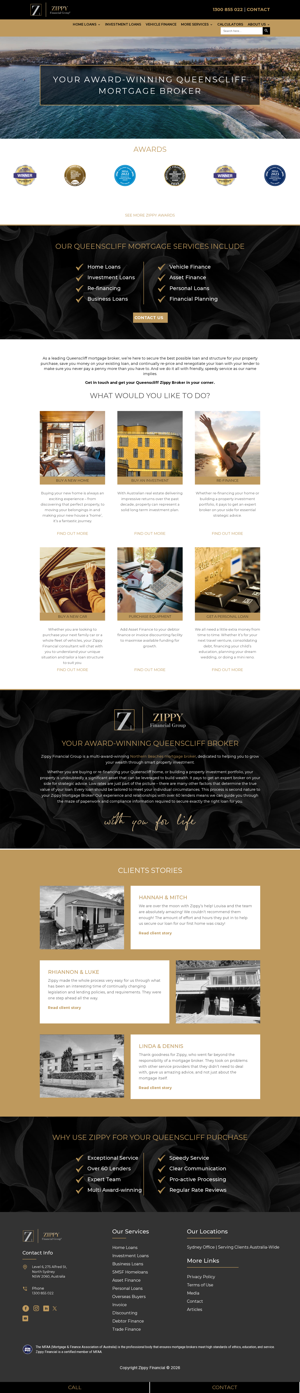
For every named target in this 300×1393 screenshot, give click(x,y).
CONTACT (258, 9)
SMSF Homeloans (130, 1272)
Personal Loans (127, 1288)
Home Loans (85, 24)
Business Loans (127, 1263)
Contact (195, 1301)
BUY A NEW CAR (72, 616)
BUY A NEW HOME (72, 480)
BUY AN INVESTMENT (150, 480)
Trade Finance (126, 1329)
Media (193, 1293)
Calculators (230, 24)
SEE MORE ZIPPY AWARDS (150, 215)
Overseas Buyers (129, 1296)
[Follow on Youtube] (25, 1318)
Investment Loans (123, 24)
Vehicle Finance (161, 24)
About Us (257, 24)
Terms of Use (200, 1284)
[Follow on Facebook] (25, 1308)
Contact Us (148, 317)
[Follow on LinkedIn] (46, 1308)
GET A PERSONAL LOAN (227, 616)
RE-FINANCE (228, 480)
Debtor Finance (128, 1321)
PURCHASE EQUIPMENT (150, 616)
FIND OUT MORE (72, 533)
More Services (195, 24)
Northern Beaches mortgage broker (163, 756)
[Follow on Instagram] (36, 1308)
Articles (194, 1309)
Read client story (155, 933)
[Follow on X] (55, 1308)
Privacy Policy (201, 1276)
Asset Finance (126, 1280)
